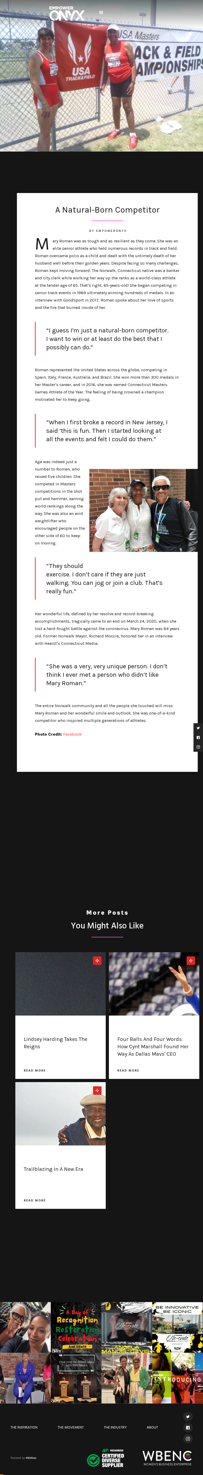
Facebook (72, 734)
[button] (101, 12)
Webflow (31, 1458)
